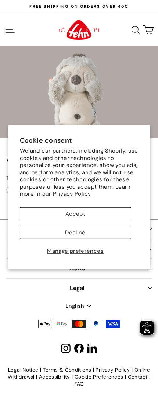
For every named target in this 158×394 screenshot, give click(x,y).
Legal (77, 288)
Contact (138, 377)
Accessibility (54, 377)
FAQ (78, 384)
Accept (75, 213)
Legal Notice (23, 370)
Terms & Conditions (67, 370)
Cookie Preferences (99, 377)
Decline (75, 232)
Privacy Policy (72, 194)
